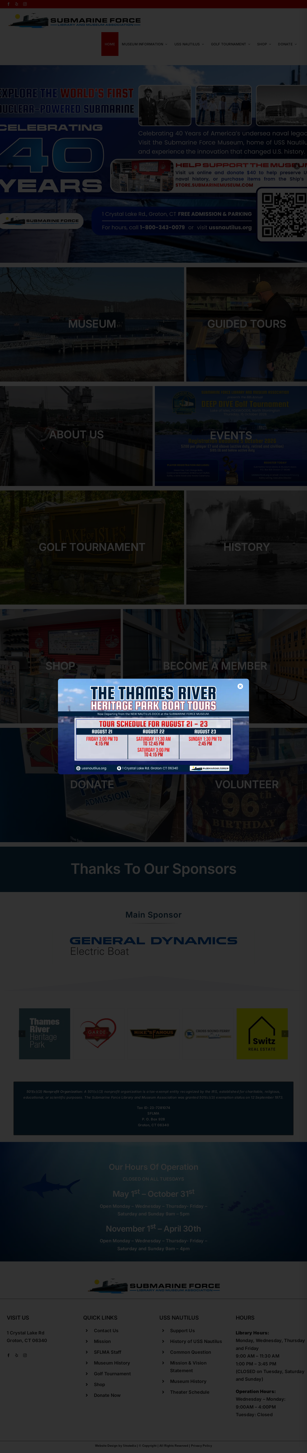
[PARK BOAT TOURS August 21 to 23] (153, 681)
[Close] (240, 686)
